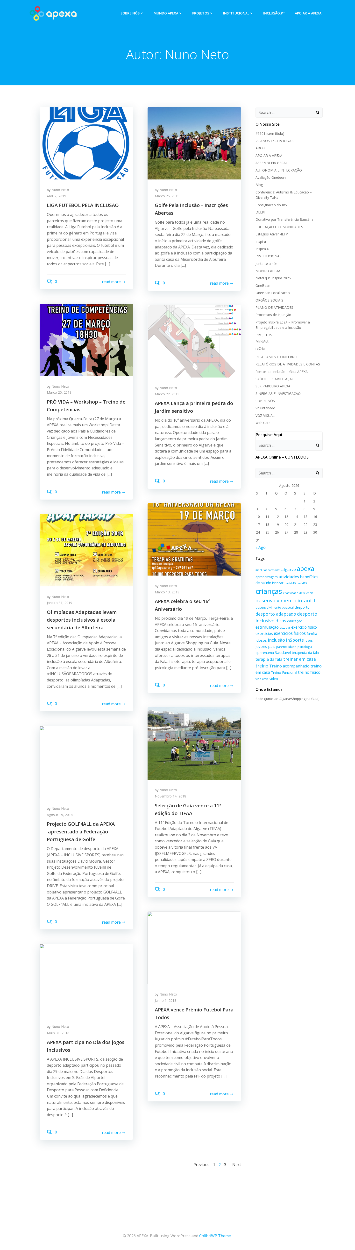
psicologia (305, 647)
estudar (285, 627)
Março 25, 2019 (167, 196)
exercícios (264, 633)
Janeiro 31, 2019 (59, 602)
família (312, 633)
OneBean (263, 285)
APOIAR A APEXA (308, 13)
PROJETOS (200, 13)
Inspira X (262, 249)
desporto (302, 607)
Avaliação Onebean (271, 177)
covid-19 (290, 583)
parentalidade (286, 647)
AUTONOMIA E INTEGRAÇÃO (279, 170)
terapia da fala (269, 659)
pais (271, 646)
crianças (269, 591)
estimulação (267, 627)
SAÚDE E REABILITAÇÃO (275, 379)
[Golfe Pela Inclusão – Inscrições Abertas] (194, 142)
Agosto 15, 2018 (60, 814)
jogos (308, 641)
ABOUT (261, 148)
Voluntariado (265, 408)
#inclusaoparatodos (268, 570)
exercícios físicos (290, 633)
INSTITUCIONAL (236, 13)
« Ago (261, 547)
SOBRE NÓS (130, 13)
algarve (288, 569)
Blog (259, 184)
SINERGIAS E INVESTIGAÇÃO (278, 393)
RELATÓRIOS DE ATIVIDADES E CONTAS (288, 364)
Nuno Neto (60, 189)
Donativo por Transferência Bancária (284, 219)
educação (294, 621)
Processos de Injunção (273, 314)
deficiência (306, 593)
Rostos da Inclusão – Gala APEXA (282, 371)
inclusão (276, 640)
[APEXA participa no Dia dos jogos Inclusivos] (86, 979)
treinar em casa (299, 659)
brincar (278, 583)
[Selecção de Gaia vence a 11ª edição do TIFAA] (194, 743)
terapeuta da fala (305, 652)
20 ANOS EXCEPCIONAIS (275, 140)
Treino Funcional (284, 672)
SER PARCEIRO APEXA (273, 386)
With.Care (263, 422)
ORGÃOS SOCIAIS (269, 300)
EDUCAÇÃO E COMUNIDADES (279, 227)
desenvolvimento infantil (285, 600)
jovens (261, 646)
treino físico (309, 672)
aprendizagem (267, 577)
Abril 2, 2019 (56, 196)
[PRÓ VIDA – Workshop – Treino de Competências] (86, 339)
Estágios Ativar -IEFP (272, 234)
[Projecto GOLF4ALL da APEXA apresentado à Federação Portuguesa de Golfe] (86, 761)
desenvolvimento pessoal (275, 607)
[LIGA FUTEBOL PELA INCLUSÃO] (86, 142)
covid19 (302, 583)
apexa (305, 568)
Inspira (261, 241)
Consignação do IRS (271, 205)
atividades (289, 576)
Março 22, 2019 (167, 394)
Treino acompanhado (289, 666)
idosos (261, 640)
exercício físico (304, 627)
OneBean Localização (273, 292)
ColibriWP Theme (215, 1235)
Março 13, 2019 (167, 592)
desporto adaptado (276, 614)
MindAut (262, 341)
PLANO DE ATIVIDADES (274, 307)
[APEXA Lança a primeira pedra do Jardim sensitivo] (194, 340)
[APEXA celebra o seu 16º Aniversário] (194, 539)
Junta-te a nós (266, 263)
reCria (260, 348)
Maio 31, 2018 (58, 1032)
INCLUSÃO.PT (274, 13)
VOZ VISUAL (265, 415)
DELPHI (262, 212)
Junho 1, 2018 (165, 1000)
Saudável (283, 652)
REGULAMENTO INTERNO (276, 357)
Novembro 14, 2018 (170, 796)
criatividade (290, 593)
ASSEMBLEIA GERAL (272, 162)
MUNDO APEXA (166, 13)
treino (262, 666)
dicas (281, 621)
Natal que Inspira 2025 (273, 278)
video (274, 678)
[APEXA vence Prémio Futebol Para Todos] (194, 947)
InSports (295, 640)
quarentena (265, 652)
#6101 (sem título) (270, 133)
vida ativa (262, 679)
